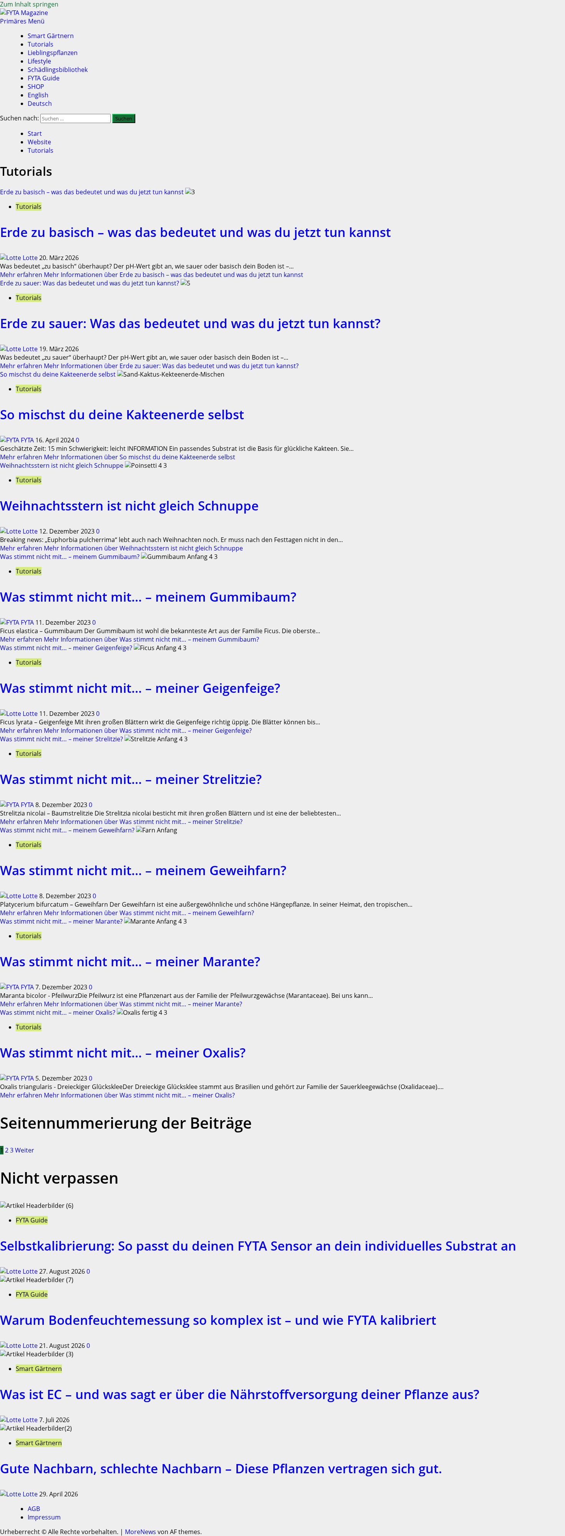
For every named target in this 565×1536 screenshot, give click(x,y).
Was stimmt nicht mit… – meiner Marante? (61, 921)
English (38, 95)
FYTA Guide (44, 78)
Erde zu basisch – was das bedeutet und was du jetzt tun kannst (92, 192)
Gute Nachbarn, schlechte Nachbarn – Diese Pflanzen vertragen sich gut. (221, 1468)
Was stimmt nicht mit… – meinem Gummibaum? (70, 556)
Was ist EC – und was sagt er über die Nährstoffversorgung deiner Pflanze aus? (239, 1394)
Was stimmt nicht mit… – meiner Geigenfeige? (66, 648)
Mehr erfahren (151, 274)
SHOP (36, 86)
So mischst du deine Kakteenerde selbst (58, 374)
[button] (22, 21)
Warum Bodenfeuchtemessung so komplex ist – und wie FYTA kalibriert (218, 1320)
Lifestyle (39, 61)
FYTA (27, 440)
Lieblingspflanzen (53, 52)
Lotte (30, 257)
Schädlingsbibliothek (58, 69)
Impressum (44, 1517)
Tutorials (40, 44)
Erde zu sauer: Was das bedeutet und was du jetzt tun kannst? (89, 283)
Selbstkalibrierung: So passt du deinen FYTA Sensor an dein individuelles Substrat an (258, 1245)
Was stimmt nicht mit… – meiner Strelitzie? (61, 739)
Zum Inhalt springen (29, 4)
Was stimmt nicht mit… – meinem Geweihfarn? (67, 830)
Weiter (24, 1150)
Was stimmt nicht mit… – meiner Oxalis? (57, 1012)
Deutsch (40, 103)
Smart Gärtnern (51, 36)
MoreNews (140, 1532)
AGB (34, 1508)
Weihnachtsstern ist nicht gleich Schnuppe (61, 465)
